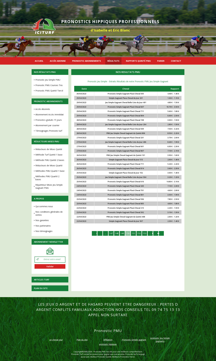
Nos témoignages (43, 231)
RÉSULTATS (113, 60)
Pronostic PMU (100, 351)
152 (139, 233)
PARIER (160, 60)
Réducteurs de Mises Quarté (48, 165)
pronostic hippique (108, 344)
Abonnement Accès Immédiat (49, 114)
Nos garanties (42, 220)
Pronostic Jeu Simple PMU (47, 79)
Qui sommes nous (44, 206)
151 (133, 233)
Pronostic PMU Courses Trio (49, 85)
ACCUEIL (39, 60)
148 (116, 233)
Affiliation (107, 339)
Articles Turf (41, 279)
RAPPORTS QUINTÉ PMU (138, 60)
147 (111, 233)
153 (144, 233)
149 (122, 233)
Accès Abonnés (42, 109)
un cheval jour (56, 339)
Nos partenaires (43, 225)
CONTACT (176, 60)
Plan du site (41, 288)
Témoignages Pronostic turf (48, 130)
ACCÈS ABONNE (58, 60)
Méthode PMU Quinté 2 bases (49, 160)
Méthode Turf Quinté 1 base (48, 154)
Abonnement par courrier (47, 125)
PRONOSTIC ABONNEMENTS (86, 60)
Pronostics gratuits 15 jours (48, 120)
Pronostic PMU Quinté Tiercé (49, 90)
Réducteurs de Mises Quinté (48, 149)
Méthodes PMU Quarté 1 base (50, 171)
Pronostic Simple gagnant (134, 339)
